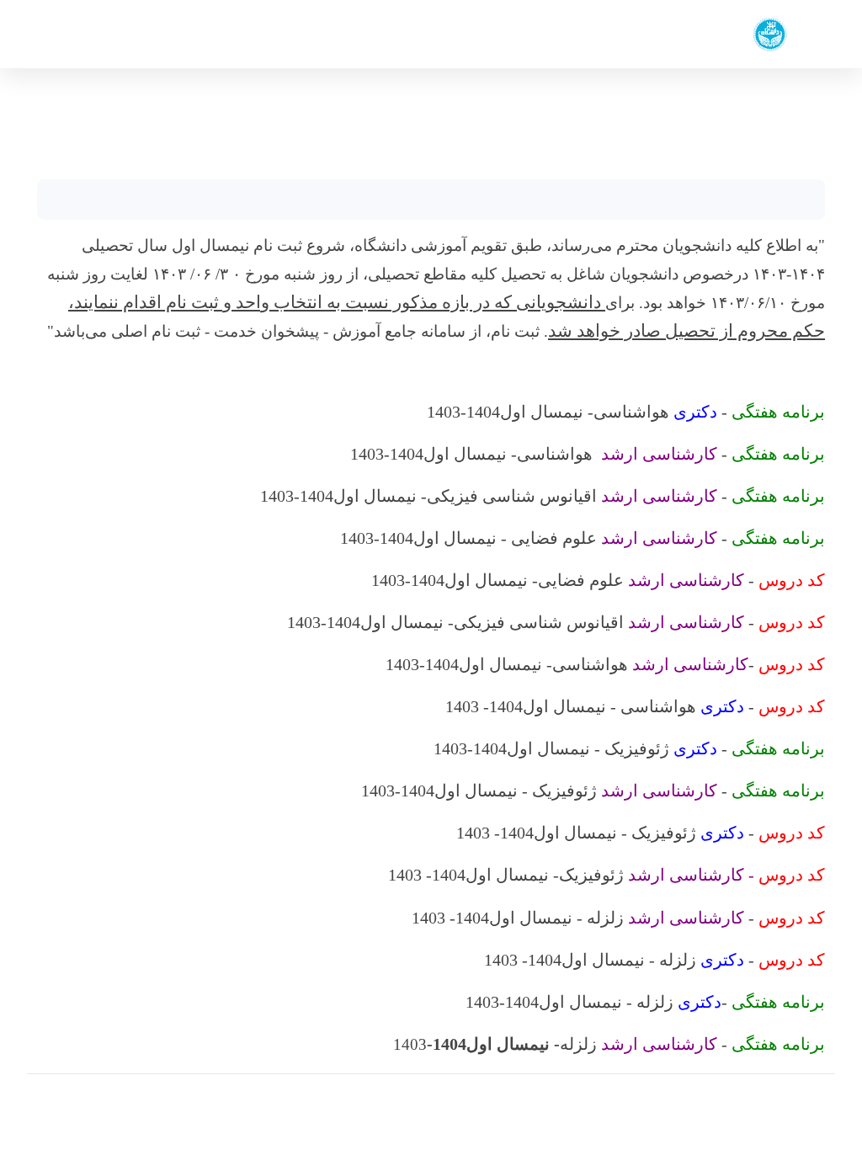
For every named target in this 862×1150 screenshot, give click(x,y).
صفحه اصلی (801, 97)
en (69, 34)
